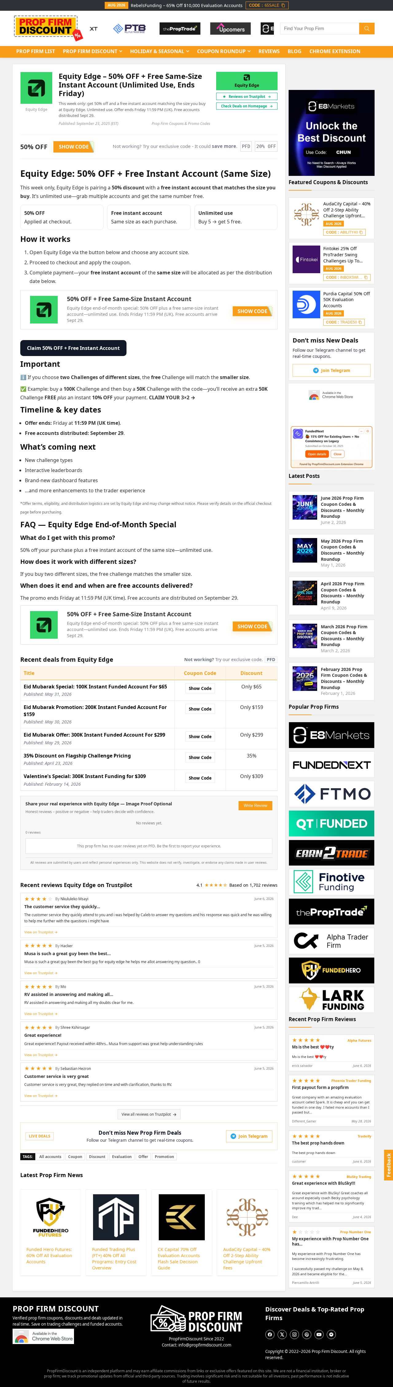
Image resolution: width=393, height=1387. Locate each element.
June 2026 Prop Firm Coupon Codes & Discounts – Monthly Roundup (342, 507)
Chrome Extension (334, 51)
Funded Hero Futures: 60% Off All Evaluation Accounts (49, 1255)
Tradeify (364, 1136)
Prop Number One (355, 1232)
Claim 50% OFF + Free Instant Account (73, 348)
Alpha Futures (359, 1040)
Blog (295, 51)
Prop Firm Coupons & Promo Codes (181, 123)
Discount (97, 1156)
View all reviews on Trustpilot (146, 1114)
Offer (143, 1156)
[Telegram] (331, 1334)
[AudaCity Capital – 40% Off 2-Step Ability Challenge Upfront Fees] (247, 1217)
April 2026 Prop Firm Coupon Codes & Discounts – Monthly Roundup (342, 593)
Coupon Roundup (221, 51)
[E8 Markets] (263, 28)
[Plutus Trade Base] (111, 28)
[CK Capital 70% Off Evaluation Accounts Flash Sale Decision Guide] (182, 1217)
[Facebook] (269, 1334)
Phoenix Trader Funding (351, 1080)
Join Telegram (253, 1136)
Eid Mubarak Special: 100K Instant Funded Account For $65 (95, 686)
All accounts (50, 1156)
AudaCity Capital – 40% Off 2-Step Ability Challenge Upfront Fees (246, 1258)
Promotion (164, 1156)
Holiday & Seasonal (157, 51)
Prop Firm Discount (90, 51)
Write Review (255, 805)
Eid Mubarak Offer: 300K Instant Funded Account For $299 (94, 734)
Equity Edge (36, 109)
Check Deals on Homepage (247, 106)
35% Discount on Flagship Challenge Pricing (77, 755)
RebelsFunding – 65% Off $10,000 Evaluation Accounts (187, 5)
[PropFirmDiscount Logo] (196, 1308)
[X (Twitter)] (282, 1334)
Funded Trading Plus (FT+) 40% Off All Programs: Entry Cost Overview (114, 1258)
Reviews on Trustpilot (250, 96)
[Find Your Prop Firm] (367, 28)
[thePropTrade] (162, 28)
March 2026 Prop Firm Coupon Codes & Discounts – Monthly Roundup (344, 636)
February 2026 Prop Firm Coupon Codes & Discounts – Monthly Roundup (344, 678)
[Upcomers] (212, 28)
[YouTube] (319, 1334)
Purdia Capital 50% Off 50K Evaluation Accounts (346, 299)
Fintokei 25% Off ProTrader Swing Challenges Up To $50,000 (341, 255)
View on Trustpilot (38, 932)
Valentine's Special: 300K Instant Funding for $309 (85, 776)
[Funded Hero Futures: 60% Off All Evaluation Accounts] (50, 1217)
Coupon (75, 1156)
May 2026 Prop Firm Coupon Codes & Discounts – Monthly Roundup (342, 550)
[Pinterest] (306, 1334)
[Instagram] (294, 1334)
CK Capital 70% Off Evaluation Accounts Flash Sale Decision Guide (179, 1258)
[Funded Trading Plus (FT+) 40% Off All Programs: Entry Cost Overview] (116, 1217)
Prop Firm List (35, 51)
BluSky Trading (359, 1176)
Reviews (269, 51)
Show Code (200, 688)
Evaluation (122, 1156)
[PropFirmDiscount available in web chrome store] (43, 1331)
